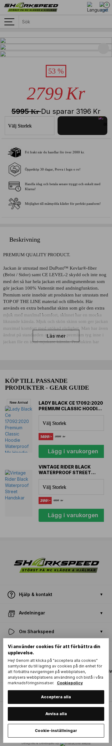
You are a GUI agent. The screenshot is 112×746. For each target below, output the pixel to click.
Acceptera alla (56, 697)
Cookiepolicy (70, 683)
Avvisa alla (56, 713)
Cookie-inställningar (56, 730)
